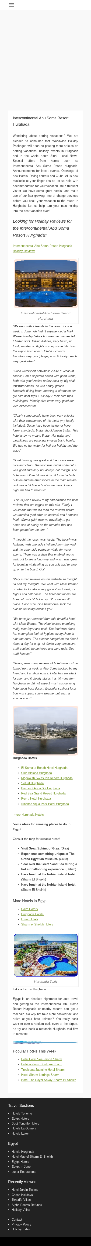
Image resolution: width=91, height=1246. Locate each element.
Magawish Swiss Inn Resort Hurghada (47, 778)
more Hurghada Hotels (28, 814)
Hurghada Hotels (32, 914)
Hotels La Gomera (24, 1128)
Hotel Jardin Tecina (25, 1189)
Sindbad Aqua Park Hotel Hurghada (45, 804)
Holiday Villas (21, 1209)
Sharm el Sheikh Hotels (37, 924)
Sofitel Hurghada (32, 783)
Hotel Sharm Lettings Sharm (40, 1075)
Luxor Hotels (29, 919)
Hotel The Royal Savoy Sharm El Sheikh (48, 1080)
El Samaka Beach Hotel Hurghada (44, 768)
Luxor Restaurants (24, 1172)
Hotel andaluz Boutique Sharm (41, 1064)
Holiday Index (21, 1229)
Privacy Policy (21, 1224)
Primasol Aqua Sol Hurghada (40, 788)
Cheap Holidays (22, 1195)
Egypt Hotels (20, 1118)
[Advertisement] (45, 58)
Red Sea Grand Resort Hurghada (43, 793)
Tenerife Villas (21, 1199)
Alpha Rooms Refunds (27, 1205)
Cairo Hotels (29, 909)
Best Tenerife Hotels (25, 1123)
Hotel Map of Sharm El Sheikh (32, 1156)
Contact (17, 1219)
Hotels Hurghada (23, 1151)
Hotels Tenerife (22, 1113)
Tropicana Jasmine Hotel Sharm (43, 1069)
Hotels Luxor (20, 1133)
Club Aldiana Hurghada (36, 773)
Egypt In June (21, 1166)
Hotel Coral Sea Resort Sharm (41, 1059)
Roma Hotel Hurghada (36, 798)
